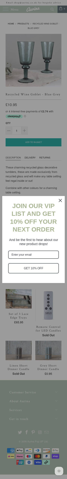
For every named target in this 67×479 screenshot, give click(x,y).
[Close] (60, 200)
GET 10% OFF (33, 268)
